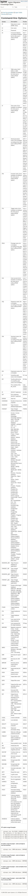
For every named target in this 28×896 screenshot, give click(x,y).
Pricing (9, 14)
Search (13, 7)
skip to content (24, 1)
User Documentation (8, 12)
